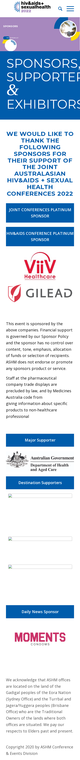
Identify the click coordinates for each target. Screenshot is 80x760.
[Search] (58, 8)
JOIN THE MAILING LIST (8, 37)
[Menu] (68, 8)
